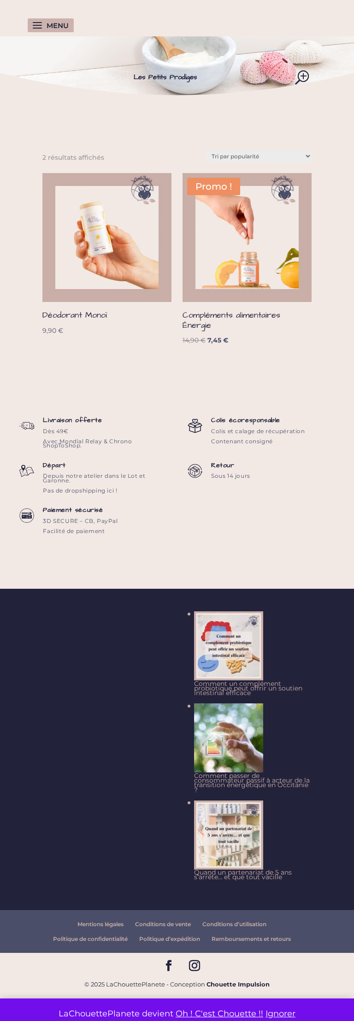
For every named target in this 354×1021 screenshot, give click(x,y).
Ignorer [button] (280, 1014)
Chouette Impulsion (238, 984)
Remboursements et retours (251, 938)
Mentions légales (100, 924)
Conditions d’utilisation (234, 924)
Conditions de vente (163, 924)
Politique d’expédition (169, 938)
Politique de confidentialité (90, 938)
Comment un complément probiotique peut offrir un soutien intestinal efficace (248, 688)
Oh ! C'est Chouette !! (219, 1014)
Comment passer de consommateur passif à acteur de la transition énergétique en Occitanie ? (252, 783)
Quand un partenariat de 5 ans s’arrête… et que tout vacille (243, 874)
